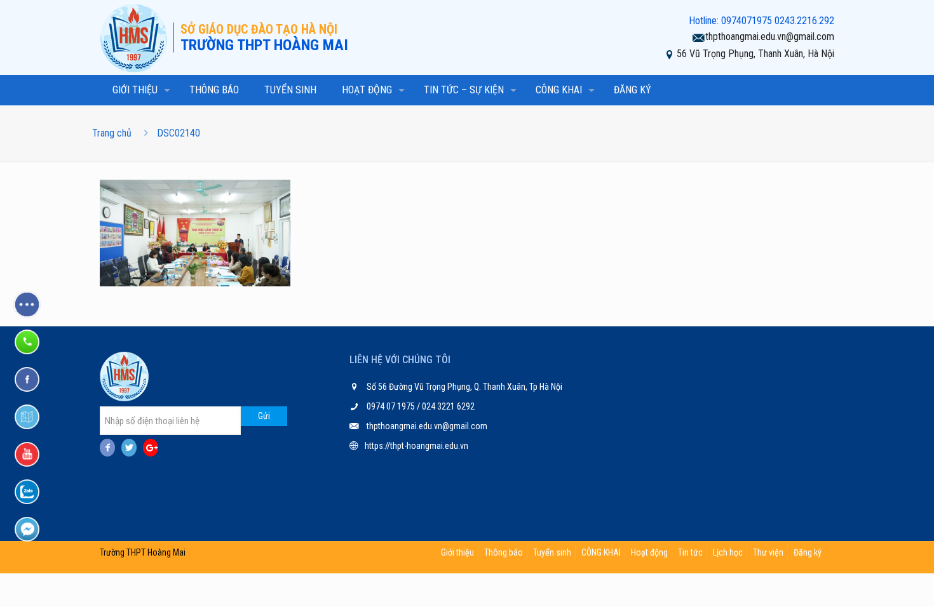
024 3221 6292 (447, 406)
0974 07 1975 (392, 406)
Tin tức (690, 552)
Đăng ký (808, 552)
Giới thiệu (457, 552)
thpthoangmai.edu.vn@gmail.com (769, 36)
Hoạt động (649, 552)
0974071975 (746, 21)
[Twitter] (129, 448)
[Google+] (150, 448)
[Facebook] (107, 448)
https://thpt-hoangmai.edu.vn (416, 446)
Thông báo (503, 552)
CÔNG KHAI (601, 552)
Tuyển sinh (552, 552)
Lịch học (728, 552)
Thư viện (768, 552)
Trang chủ (112, 133)
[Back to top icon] (873, 581)
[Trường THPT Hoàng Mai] (136, 37)
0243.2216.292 (804, 21)
